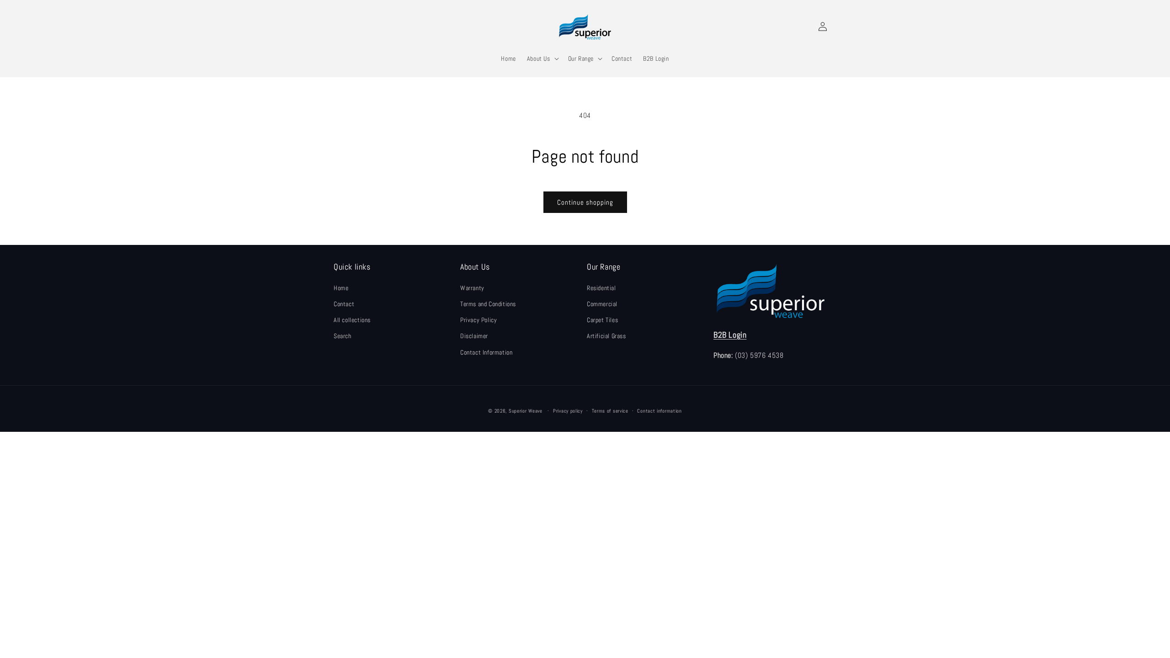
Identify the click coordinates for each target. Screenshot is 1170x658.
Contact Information (486, 352)
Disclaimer (474, 336)
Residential (601, 288)
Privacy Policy (478, 320)
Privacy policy (568, 411)
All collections (352, 320)
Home (341, 288)
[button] (542, 58)
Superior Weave (525, 411)
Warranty (472, 288)
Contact (344, 304)
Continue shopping (585, 202)
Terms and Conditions (488, 304)
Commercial (602, 304)
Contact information (659, 411)
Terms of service (610, 411)
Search (342, 336)
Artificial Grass (606, 336)
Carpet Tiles (602, 320)
